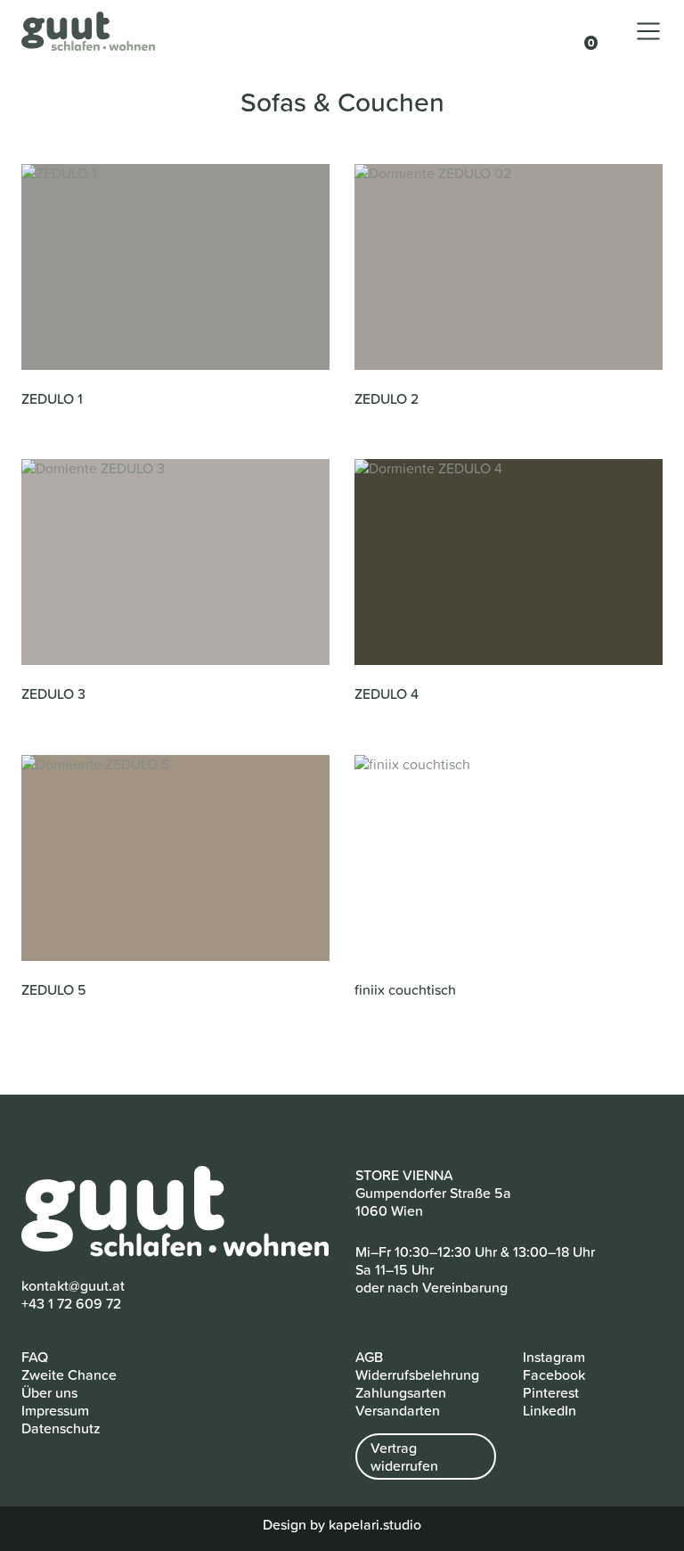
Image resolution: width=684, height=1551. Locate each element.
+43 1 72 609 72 (71, 1303)
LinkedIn (549, 1410)
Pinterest (551, 1392)
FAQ (34, 1357)
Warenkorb (582, 32)
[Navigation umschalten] (648, 31)
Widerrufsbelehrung (417, 1374)
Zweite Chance (69, 1374)
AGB (369, 1357)
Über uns (49, 1392)
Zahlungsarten (400, 1392)
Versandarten (397, 1410)
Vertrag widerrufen (404, 1456)
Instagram (554, 1357)
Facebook (554, 1374)
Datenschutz (61, 1428)
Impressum (55, 1410)
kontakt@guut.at (73, 1285)
